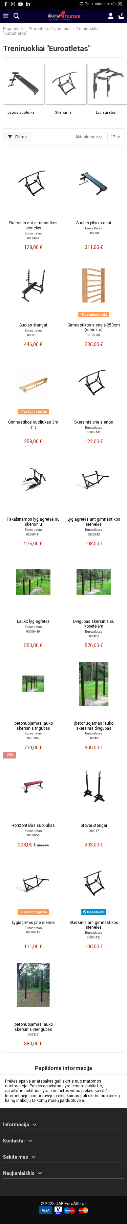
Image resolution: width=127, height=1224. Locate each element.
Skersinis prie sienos (93, 422)
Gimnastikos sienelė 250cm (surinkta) (93, 327)
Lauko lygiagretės (33, 621)
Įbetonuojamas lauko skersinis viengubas (33, 1027)
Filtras (20, 137)
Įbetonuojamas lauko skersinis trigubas (33, 725)
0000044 (33, 238)
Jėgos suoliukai (21, 112)
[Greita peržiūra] (41, 215)
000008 (94, 233)
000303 (33, 1034)
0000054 (33, 835)
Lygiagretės (106, 112)
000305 (94, 738)
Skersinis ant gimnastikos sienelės (33, 225)
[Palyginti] (33, 215)
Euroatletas (33, 233)
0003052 (33, 738)
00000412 (33, 932)
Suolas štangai (33, 325)
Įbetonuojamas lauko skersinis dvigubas (93, 725)
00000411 (33, 534)
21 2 (33, 427)
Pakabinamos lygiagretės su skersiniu (33, 521)
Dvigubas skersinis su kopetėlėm (93, 624)
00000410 (33, 631)
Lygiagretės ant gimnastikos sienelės (93, 521)
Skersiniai (63, 112)
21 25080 (93, 335)
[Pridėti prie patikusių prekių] (25, 215)
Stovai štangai (94, 825)
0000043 (94, 534)
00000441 (94, 432)
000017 (94, 831)
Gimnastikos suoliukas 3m (33, 422)
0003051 (94, 636)
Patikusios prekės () (103, 4)
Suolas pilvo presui (93, 223)
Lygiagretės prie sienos (33, 922)
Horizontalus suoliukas (33, 825)
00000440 (94, 937)
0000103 (33, 335)
